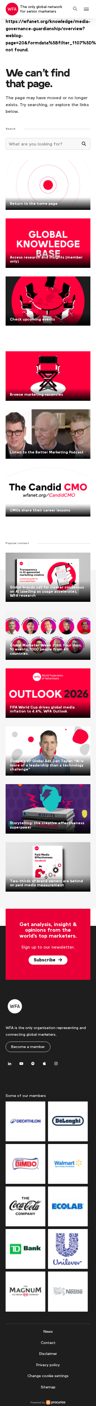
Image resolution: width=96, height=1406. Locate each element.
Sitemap (48, 1387)
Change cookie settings (48, 1375)
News (48, 1331)
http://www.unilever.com (68, 1249)
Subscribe (45, 960)
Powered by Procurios (48, 1402)
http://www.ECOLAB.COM (68, 1206)
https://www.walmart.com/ (68, 1164)
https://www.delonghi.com (68, 1121)
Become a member (28, 1046)
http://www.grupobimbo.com (25, 1164)
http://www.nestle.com (68, 1291)
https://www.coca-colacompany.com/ (25, 1206)
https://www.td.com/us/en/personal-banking (25, 1249)
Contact (48, 1342)
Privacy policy (48, 1365)
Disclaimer (48, 1353)
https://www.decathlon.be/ (25, 1121)
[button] (87, 9)
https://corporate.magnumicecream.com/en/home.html (25, 1291)
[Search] (84, 144)
